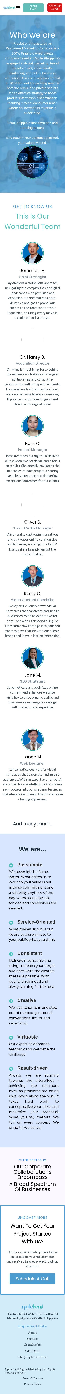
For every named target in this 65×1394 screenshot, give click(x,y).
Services (32, 1339)
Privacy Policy (32, 1383)
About (32, 1332)
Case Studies (32, 1344)
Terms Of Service (32, 1378)
